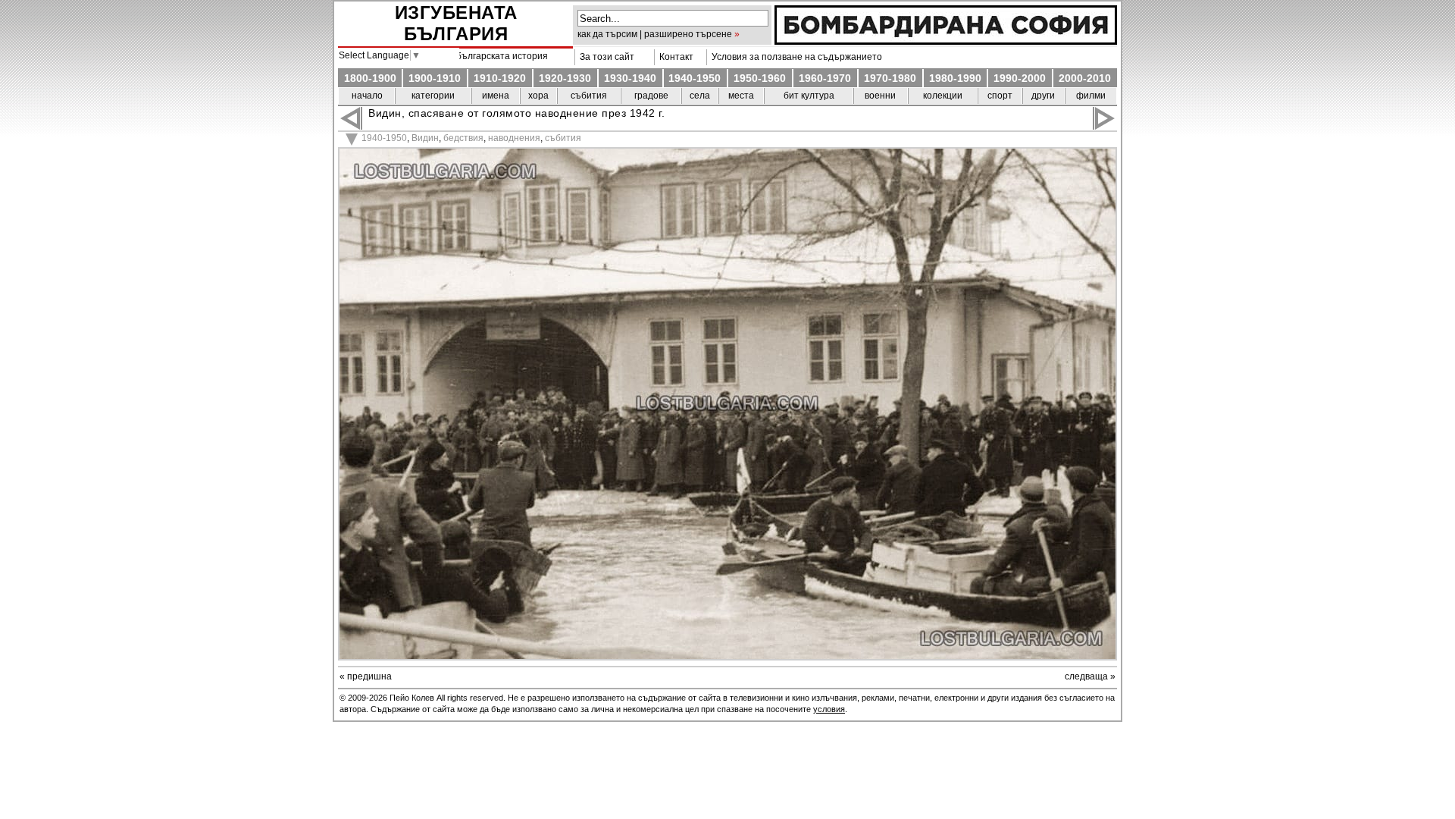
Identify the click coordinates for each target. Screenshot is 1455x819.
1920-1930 (565, 78)
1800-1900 (370, 78)
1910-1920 (500, 78)
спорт (999, 95)
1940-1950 (694, 78)
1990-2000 (1019, 78)
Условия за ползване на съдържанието (794, 57)
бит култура (809, 95)
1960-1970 (825, 78)
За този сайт (604, 57)
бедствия (463, 138)
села (700, 95)
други (1043, 95)
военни (880, 95)
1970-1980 (890, 78)
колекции (942, 95)
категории (433, 95)
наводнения (514, 138)
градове (651, 95)
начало (367, 95)
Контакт (674, 57)
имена (495, 95)
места (741, 95)
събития (589, 95)
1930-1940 (630, 78)
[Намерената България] (945, 41)
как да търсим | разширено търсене (654, 34)
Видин (425, 138)
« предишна (366, 676)
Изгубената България (456, 23)
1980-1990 (955, 78)
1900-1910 (434, 78)
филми (1091, 95)
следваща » (1090, 676)
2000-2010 (1085, 78)
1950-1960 (760, 78)
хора (538, 95)
